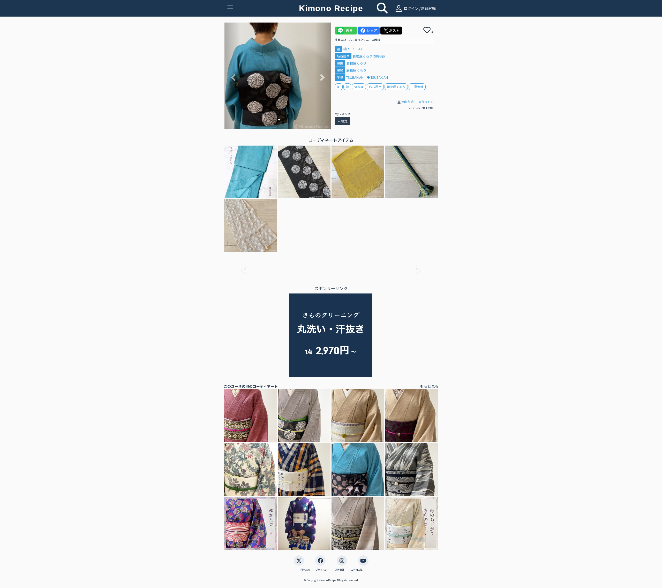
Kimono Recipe (331, 8)
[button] (232, 76)
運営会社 (339, 569)
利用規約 (305, 569)
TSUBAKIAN (355, 77)
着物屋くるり (356, 63)
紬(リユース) (352, 48)
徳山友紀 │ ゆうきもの (417, 101)
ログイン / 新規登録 (419, 8)
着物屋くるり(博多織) (368, 56)
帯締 (340, 70)
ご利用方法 (357, 569)
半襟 (340, 77)
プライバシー (322, 569)
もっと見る (429, 386)
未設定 (342, 120)
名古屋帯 (343, 56)
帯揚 (340, 63)
